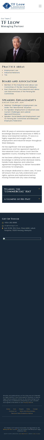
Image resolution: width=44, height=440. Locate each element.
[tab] (22, 190)
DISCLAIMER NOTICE (23, 433)
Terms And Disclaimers (27, 411)
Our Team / (6, 19)
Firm (14, 409)
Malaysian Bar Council (10, 429)
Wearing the (17, 190)
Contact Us (13, 411)
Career (35, 409)
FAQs (28, 409)
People (21, 409)
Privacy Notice (28, 402)
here (25, 431)
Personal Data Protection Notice (22, 413)
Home (8, 409)
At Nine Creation (36, 433)
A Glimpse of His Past (17, 199)
